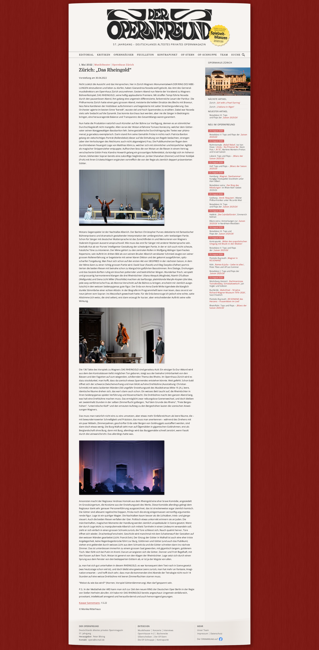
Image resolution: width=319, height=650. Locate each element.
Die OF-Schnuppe (146, 640)
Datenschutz (216, 633)
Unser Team (203, 630)
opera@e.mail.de (96, 639)
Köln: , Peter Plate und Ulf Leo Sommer (226, 265)
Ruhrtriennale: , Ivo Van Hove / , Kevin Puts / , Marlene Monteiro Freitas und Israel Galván (227, 148)
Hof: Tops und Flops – (228, 167)
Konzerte (157, 630)
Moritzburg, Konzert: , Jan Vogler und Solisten (226, 283)
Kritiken (103, 55)
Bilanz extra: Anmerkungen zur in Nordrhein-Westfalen (227, 222)
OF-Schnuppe (207, 55)
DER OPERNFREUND (89, 626)
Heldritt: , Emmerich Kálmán (228, 215)
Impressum (202, 633)
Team (224, 55)
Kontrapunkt (167, 55)
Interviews (168, 630)
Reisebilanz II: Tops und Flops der (222, 249)
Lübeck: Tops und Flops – (226, 157)
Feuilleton (145, 55)
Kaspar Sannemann (89, 602)
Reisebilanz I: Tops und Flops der (224, 272)
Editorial (86, 55)
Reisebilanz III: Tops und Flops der (221, 232)
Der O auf (207, 639)
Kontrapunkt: (228, 242)
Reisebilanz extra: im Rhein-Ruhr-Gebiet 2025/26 (225, 187)
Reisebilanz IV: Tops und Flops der (223, 205)
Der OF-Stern (160, 637)
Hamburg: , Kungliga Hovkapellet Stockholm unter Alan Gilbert (226, 178)
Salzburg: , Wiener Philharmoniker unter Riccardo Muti (225, 199)
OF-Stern (188, 55)
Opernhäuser (123, 55)
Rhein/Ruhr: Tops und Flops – (228, 306)
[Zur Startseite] (159, 24)
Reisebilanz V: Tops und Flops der (228, 135)
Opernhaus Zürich (123, 64)
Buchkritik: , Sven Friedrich (227, 292)
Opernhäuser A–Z (146, 633)
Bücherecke (162, 633)
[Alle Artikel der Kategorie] (228, 81)
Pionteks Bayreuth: (223, 259)
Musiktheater (102, 64)
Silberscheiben (145, 637)
